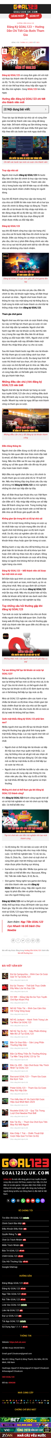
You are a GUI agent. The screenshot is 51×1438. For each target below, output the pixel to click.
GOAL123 (32, 89)
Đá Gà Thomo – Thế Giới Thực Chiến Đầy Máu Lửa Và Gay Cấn (28, 987)
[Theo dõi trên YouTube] (33, 1200)
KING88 (12, 1383)
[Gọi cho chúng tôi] (23, 1200)
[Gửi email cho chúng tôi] (18, 1200)
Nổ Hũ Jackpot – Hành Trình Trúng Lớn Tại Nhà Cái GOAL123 (29, 1021)
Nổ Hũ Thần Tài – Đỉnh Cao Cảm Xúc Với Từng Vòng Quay (28, 1009)
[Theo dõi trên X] (8, 1200)
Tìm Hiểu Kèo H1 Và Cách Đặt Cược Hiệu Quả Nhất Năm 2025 (27, 1100)
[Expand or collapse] (45, 109)
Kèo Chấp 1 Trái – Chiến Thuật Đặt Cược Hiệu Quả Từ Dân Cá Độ (27, 1134)
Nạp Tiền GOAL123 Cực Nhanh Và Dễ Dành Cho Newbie (25, 926)
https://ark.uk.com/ (18, 1342)
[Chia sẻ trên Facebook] (18, 940)
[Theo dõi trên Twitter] (13, 1200)
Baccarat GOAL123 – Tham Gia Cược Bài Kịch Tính (28, 1077)
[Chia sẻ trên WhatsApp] (13, 940)
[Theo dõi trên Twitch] (42, 1200)
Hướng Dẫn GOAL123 (25, 23)
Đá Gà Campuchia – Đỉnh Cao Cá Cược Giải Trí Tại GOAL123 (29, 975)
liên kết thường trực (25, 953)
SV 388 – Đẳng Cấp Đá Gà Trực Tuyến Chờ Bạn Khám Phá (28, 998)
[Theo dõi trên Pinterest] (28, 1200)
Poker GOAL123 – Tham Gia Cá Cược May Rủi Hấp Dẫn (28, 1089)
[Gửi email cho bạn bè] (28, 940)
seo (38, 42)
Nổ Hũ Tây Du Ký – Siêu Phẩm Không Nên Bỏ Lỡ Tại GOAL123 (28, 1032)
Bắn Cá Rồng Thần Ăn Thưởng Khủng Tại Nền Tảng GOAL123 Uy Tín (28, 1055)
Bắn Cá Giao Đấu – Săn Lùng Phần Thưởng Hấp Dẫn (27, 1043)
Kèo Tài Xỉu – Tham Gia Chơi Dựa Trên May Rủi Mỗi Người (28, 1123)
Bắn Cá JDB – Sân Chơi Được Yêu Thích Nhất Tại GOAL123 (29, 1066)
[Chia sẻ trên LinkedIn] (37, 940)
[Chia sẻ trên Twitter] (23, 940)
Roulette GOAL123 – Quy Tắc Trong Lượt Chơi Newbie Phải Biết (27, 1112)
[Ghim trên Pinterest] (33, 940)
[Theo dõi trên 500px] (37, 1200)
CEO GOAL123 (8, 1377)
